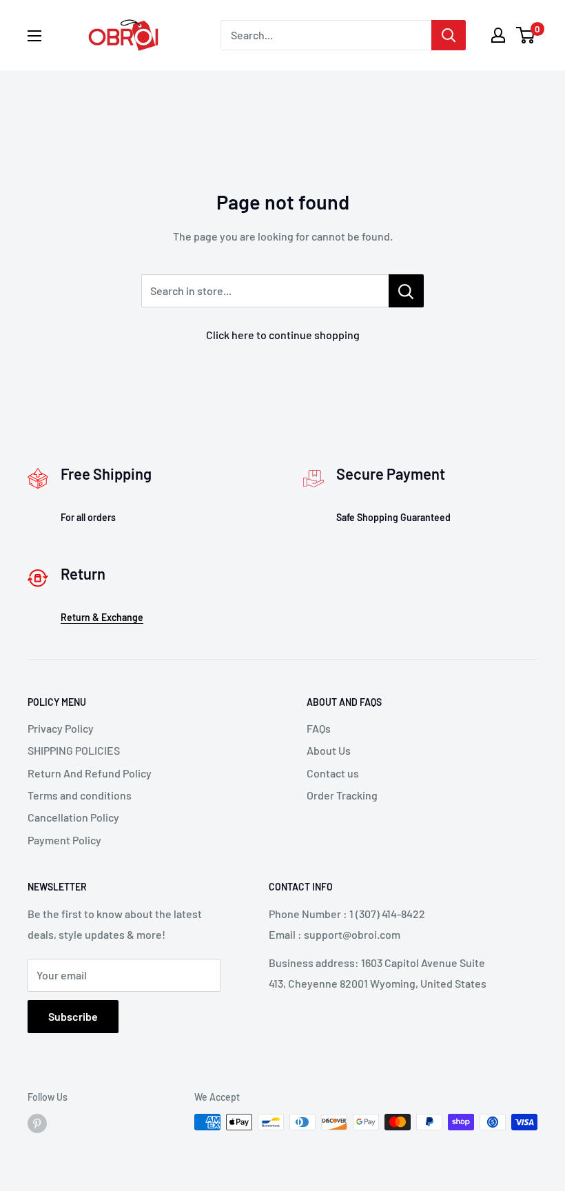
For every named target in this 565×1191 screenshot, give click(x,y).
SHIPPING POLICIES (74, 750)
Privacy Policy (61, 728)
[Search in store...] (406, 290)
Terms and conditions (80, 795)
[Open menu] (34, 35)
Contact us (333, 773)
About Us (329, 750)
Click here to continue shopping (283, 334)
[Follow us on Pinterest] (37, 1123)
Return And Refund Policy (90, 773)
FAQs (319, 728)
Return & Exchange (102, 617)
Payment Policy (64, 839)
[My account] (498, 35)
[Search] (448, 35)
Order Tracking (342, 795)
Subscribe (73, 1016)
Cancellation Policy (73, 817)
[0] (526, 35)
